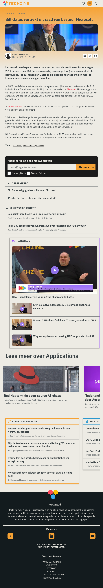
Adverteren (51, 565)
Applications (19, 13)
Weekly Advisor (38, 173)
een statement (15, 106)
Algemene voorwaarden (51, 574)
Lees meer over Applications (41, 355)
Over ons (51, 568)
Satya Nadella (38, 145)
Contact (51, 571)
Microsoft (71, 89)
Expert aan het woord (25, 421)
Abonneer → (86, 167)
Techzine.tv (23, 240)
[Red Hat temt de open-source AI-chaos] (41, 379)
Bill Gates (17, 145)
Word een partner (52, 561)
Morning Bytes (19, 173)
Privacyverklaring (51, 578)
